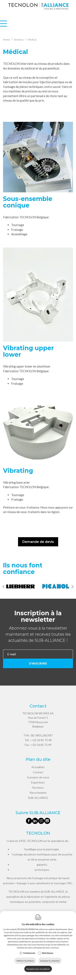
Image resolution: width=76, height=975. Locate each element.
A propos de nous (38, 777)
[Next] (72, 587)
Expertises (38, 782)
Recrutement (38, 792)
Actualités (38, 767)
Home (6, 39)
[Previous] (3, 587)
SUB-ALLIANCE (38, 797)
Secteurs (38, 787)
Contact (38, 772)
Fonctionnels (29, 953)
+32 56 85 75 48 (41, 740)
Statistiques (47, 953)
